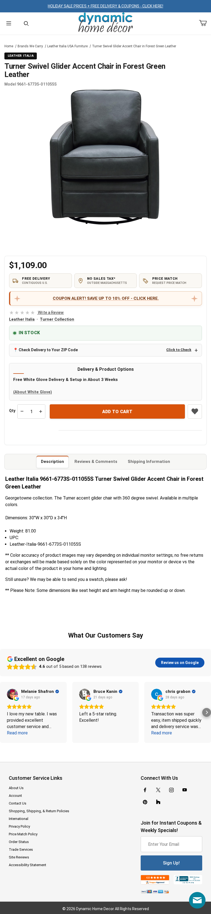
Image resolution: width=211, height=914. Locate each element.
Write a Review (36, 312)
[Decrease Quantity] (22, 411)
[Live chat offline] (197, 900)
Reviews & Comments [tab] (95, 461)
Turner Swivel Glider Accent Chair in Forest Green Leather (134, 46)
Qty (12, 410)
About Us (16, 788)
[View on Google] (12, 694)
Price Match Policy (23, 834)
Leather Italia (22, 319)
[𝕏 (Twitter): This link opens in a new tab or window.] (158, 790)
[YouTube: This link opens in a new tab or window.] (184, 790)
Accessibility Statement (27, 865)
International (18, 819)
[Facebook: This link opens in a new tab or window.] (145, 790)
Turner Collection (57, 319)
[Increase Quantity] (40, 411)
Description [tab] (52, 461)
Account (15, 796)
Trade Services (21, 849)
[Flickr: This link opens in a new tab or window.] (158, 802)
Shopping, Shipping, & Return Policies (39, 811)
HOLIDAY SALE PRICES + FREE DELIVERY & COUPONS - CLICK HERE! (105, 6)
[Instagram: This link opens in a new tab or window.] (171, 790)
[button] (4, 712)
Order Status (19, 842)
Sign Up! (171, 863)
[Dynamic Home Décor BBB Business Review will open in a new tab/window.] (188, 880)
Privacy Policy (19, 826)
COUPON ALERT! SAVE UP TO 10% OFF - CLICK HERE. (106, 298)
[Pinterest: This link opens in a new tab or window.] (144, 802)
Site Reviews (19, 857)
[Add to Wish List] (195, 411)
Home (8, 46)
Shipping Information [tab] (149, 461)
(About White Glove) (32, 392)
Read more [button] (17, 732)
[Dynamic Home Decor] (105, 22)
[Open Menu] (9, 23)
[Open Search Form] (26, 23)
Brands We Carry (30, 46)
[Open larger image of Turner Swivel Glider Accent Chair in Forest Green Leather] (105, 157)
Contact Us (17, 803)
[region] (105, 240)
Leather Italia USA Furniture (67, 46)
